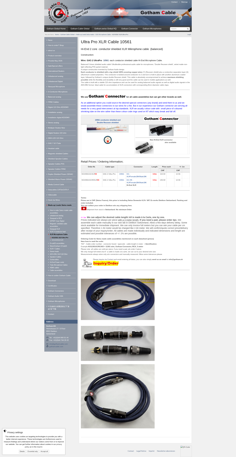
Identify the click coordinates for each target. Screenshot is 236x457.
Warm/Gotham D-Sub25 (58, 246)
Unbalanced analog (55, 76)
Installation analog (55, 112)
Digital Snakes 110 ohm (57, 133)
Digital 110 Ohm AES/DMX (58, 107)
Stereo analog (53, 123)
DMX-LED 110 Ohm (55, 138)
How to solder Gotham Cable (59, 275)
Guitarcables (54, 259)
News (50, 40)
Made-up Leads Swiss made (85, 34)
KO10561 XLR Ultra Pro (60, 238)
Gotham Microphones (152, 29)
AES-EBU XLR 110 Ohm (58, 254)
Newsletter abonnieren (166, 451)
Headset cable (53, 148)
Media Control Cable (56, 184)
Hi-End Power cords (57, 262)
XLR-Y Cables (55, 249)
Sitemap (184, 2)
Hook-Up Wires (54, 200)
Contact (174, 2)
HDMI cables (54, 268)
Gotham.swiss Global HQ (105, 29)
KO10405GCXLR (57, 240)
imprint (39, 447)
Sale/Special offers (55, 66)
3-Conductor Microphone (57, 92)
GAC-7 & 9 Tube (54, 143)
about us (51, 50)
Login (189, 34)
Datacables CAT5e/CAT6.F (58, 190)
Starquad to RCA (56, 218)
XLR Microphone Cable (103, 34)
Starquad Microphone (56, 87)
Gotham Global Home (56, 29)
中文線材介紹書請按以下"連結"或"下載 (58, 307)
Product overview (54, 56)
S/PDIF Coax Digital (57, 221)
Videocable (52, 195)
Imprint (152, 451)
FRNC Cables (53, 102)
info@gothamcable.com (58, 344)
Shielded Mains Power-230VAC (60, 179)
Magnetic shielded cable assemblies (58, 225)
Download (52, 281)
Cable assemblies (56, 270)
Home (57, 34)
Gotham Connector (129, 29)
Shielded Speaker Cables (58, 159)
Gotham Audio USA (55, 296)
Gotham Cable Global (80, 29)
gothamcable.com (56, 347)
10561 (106, 60)
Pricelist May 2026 (55, 61)
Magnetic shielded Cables (58, 154)
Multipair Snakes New (56, 128)
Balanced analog (54, 97)
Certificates (52, 286)
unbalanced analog (56, 216)
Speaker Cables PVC (56, 164)
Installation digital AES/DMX (58, 117)
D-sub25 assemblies (57, 243)
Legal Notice (141, 451)
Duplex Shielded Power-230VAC (60, 174)
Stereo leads (54, 251)
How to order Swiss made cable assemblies (61, 211)
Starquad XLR (55, 229)
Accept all (44, 451)
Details (22, 451)
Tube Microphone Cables (59, 265)
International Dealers (56, 71)
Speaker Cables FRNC (57, 169)
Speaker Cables (55, 257)
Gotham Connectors (56, 291)
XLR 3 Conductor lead (58, 232)
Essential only (33, 451)
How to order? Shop (56, 45)
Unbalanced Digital (55, 81)
